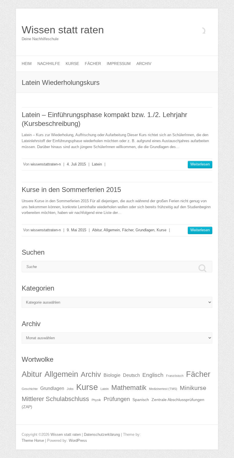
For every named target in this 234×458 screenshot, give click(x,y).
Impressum (119, 63)
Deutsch (131, 375)
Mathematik (128, 387)
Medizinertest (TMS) (163, 388)
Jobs (70, 388)
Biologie (112, 375)
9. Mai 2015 (76, 230)
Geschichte (30, 388)
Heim (27, 63)
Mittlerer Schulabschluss (55, 398)
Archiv (143, 63)
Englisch (153, 375)
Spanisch (140, 400)
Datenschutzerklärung (102, 434)
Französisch (174, 375)
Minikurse (193, 388)
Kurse (72, 63)
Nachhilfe (48, 63)
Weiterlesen (200, 164)
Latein (97, 164)
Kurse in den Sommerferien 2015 (71, 189)
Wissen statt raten (63, 30)
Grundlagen (145, 230)
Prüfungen (117, 399)
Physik (96, 400)
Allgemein (112, 230)
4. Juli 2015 (76, 164)
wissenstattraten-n (46, 164)
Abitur (97, 230)
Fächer (93, 63)
